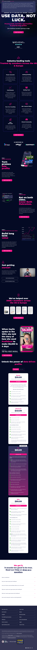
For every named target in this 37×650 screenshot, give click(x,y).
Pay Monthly (16, 369)
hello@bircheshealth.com (11, 637)
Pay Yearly (21, 369)
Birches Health (10, 635)
